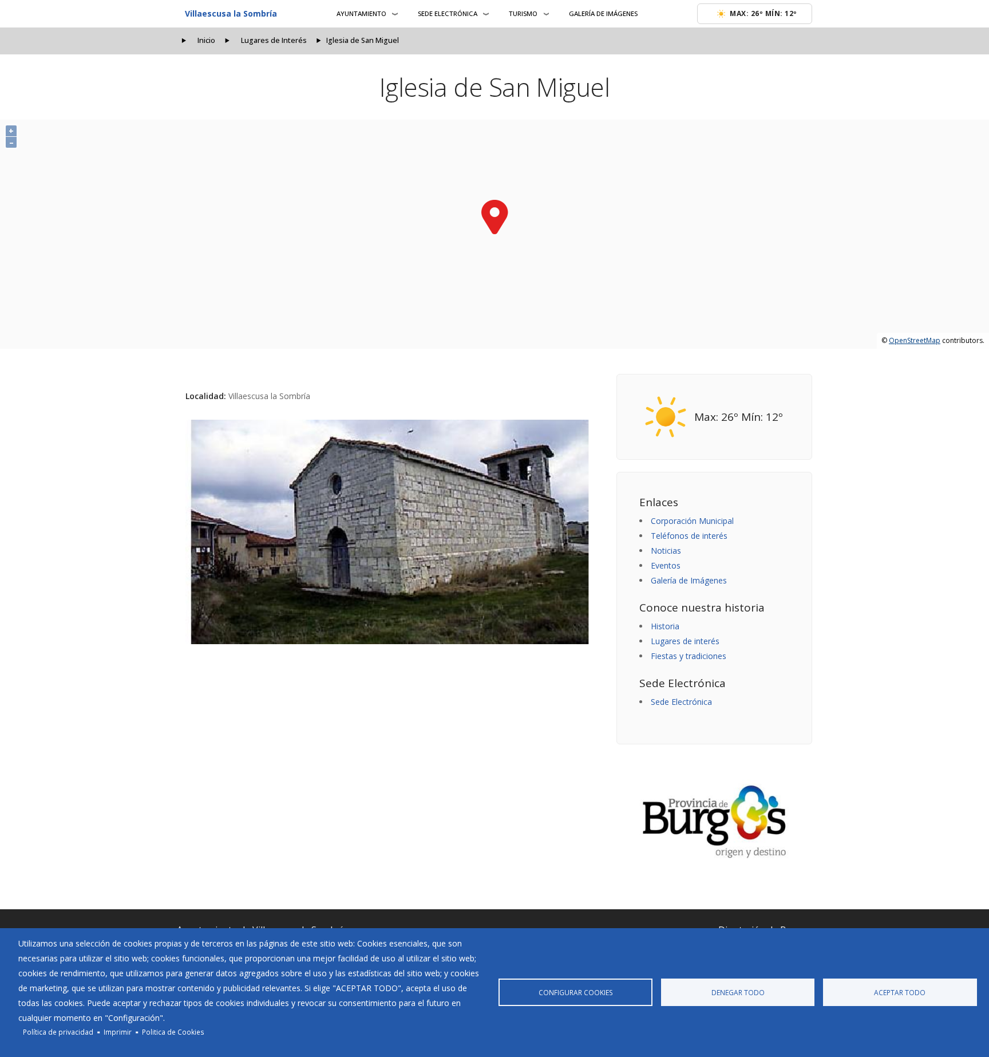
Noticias (666, 550)
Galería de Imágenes (603, 13)
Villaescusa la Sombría (231, 13)
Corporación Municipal (692, 520)
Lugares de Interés (274, 40)
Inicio (206, 40)
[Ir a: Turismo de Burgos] (714, 821)
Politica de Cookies (173, 1031)
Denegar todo (738, 992)
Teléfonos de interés (689, 535)
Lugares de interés (685, 641)
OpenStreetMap (914, 340)
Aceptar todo (899, 992)
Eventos (666, 565)
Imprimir (118, 1031)
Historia (665, 626)
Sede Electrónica (681, 701)
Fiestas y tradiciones (688, 655)
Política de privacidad (58, 1031)
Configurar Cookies (576, 992)
